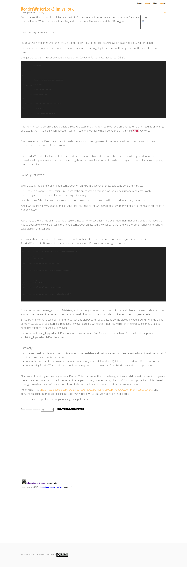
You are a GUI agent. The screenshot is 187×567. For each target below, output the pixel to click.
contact (163, 3)
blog (155, 3)
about (147, 3)
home (139, 3)
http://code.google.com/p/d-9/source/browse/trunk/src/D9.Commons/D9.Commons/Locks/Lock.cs (97, 389)
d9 (45, 13)
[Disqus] (93, 444)
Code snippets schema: (30, 409)
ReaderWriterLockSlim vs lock (47, 9)
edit (164, 13)
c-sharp (40, 13)
